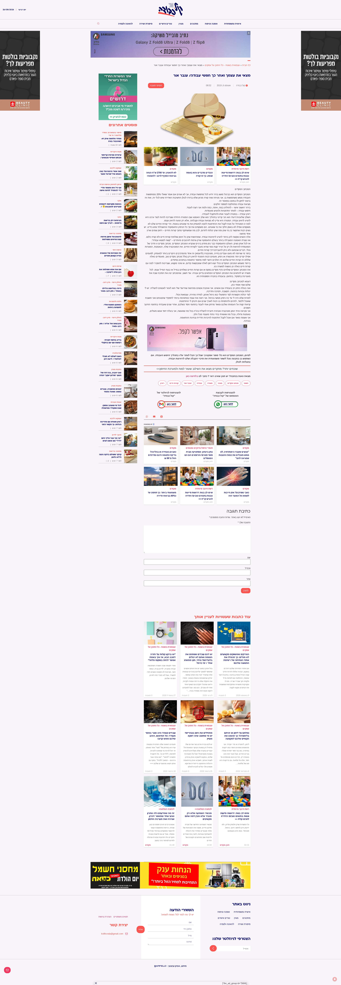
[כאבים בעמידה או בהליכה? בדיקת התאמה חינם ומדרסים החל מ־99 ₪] (161, 435)
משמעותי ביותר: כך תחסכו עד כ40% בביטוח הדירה (162, 494)
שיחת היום (117, 266)
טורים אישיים (165, 24)
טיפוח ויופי (117, 250)
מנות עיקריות (115, 152)
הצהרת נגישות (104, 917)
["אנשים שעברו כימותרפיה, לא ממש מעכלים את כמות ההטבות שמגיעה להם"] (233, 435)
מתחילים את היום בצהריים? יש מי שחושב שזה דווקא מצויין (198, 736)
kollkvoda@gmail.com (112, 933)
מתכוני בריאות (115, 233)
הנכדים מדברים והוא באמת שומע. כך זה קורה (199, 174)
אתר (248, 579)
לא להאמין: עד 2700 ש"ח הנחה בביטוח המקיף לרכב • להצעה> (161, 174)
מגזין (181, 24)
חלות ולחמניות (115, 301)
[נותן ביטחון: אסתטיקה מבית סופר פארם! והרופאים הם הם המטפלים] (197, 435)
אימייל (247, 568)
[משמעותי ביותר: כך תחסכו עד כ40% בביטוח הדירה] (161, 476)
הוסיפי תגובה (156, 85)
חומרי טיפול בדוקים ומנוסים (199, 448)
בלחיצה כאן (192, 376)
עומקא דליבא (115, 168)
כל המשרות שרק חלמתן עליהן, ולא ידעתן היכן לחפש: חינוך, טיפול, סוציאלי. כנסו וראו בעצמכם (235, 827)
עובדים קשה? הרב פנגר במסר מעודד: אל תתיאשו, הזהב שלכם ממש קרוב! (160, 736)
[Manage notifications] (335, 979)
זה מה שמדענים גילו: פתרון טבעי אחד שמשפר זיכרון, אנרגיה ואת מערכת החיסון (160, 816)
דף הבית (246, 65)
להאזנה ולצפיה (125, 24)
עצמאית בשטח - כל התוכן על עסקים (222, 65)
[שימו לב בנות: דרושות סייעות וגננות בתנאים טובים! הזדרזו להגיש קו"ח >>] (233, 156)
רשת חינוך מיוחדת (240, 169)
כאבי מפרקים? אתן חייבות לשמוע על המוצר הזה (236, 494)
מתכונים (194, 24)
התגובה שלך (244, 522)
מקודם (209, 169)
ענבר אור (188, 383)
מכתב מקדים (233, 383)
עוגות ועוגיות (116, 402)
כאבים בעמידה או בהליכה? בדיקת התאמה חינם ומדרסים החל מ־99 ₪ (162, 455)
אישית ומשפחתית (232, 24)
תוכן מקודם (224, 845)
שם (248, 558)
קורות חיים (174, 383)
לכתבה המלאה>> (203, 809)
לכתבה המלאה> (166, 809)
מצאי (220, 383)
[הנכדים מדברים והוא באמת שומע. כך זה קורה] (197, 156)
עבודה (199, 383)
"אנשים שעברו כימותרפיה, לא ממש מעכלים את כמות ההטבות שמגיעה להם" (234, 455)
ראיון (162, 383)
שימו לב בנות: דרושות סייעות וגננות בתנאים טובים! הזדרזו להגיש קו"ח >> (235, 176)
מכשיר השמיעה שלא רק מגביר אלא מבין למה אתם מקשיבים (198, 816)
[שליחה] (211, 948)
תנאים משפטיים (120, 917)
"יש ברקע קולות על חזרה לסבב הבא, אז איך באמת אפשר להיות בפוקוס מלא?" (162, 657)
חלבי (119, 201)
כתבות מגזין (116, 369)
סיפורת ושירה (145, 24)
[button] (162, 416)
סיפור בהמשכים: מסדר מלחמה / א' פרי (111, 133)
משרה (209, 383)
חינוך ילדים (116, 435)
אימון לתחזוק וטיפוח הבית (110, 184)
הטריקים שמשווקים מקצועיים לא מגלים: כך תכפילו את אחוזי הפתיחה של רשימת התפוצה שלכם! (234, 659)
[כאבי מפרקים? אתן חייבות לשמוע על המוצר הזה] (233, 476)
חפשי (246, 383)
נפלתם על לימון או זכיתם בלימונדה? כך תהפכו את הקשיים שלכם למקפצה (236, 736)
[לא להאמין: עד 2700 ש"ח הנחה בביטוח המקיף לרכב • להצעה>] (161, 156)
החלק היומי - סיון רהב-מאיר (112, 283)
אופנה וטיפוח (211, 24)
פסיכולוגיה (116, 353)
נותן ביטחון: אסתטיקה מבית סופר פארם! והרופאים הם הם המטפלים (198, 455)
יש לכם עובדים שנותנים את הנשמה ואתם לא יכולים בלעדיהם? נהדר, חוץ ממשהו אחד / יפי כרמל (198, 659)
